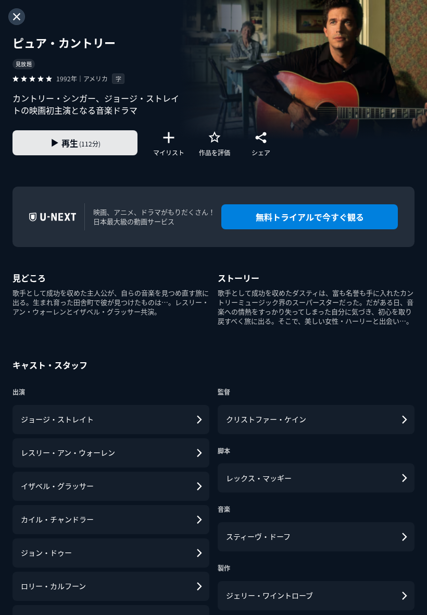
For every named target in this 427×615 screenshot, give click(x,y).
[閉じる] (16, 16)
